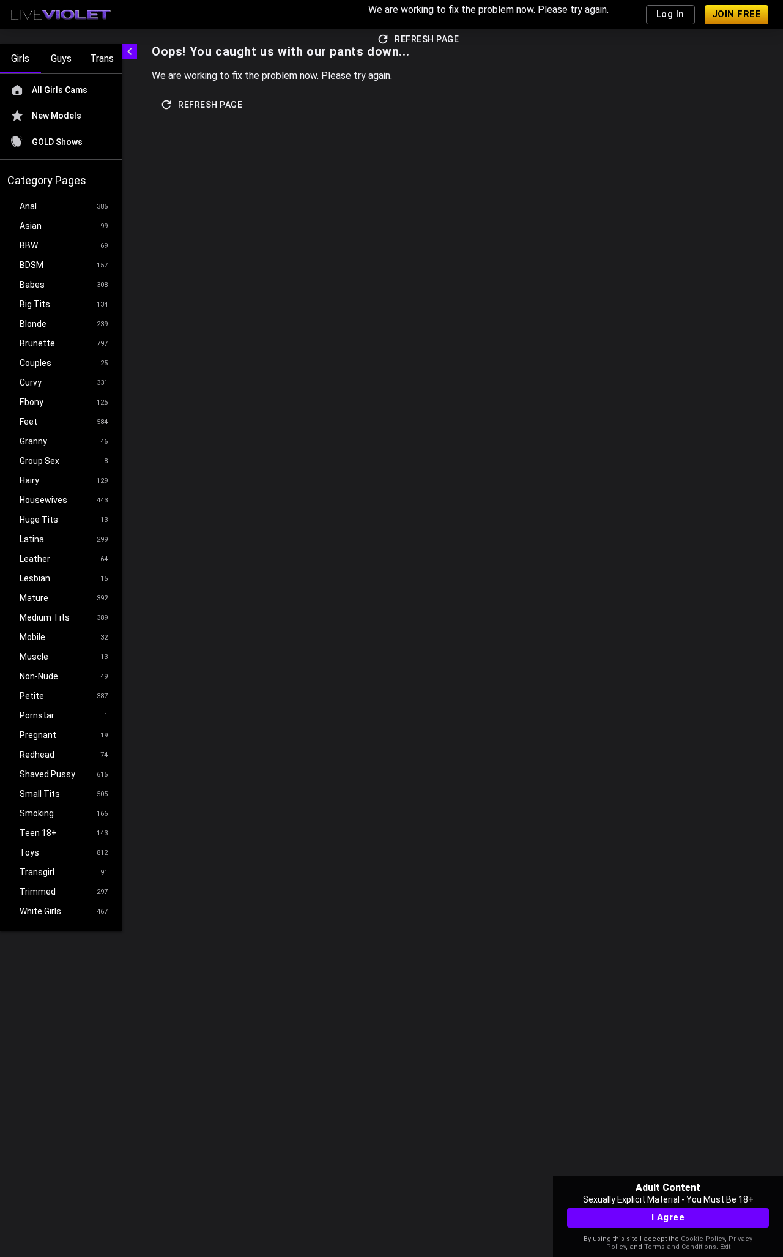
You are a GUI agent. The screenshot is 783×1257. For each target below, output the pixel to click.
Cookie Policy (703, 1239)
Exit (725, 1247)
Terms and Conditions (680, 1247)
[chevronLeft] (129, 51)
